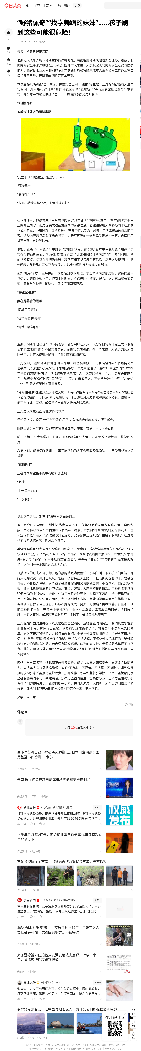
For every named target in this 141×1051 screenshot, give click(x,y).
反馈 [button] (133, 1025)
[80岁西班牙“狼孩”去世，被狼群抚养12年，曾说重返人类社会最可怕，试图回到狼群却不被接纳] (119, 935)
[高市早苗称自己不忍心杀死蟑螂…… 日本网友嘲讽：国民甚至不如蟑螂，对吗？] (119, 760)
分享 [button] (9, 74)
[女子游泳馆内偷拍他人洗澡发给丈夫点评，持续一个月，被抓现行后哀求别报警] (119, 963)
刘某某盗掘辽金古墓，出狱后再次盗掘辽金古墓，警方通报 (62, 861)
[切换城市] (51, 5)
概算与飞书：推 (94, 1048)
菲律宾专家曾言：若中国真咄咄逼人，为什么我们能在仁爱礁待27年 (69, 1009)
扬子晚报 (22, 889)
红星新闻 (22, 851)
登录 (74, 727)
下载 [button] (132, 1035)
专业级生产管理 (98, 1045)
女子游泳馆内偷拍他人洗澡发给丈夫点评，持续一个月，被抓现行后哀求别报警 (56, 957)
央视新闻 (22, 796)
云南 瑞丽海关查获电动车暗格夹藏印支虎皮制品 (53, 779)
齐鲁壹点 (22, 768)
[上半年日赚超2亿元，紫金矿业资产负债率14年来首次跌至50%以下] (119, 843)
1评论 (33, 796)
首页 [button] (133, 1013)
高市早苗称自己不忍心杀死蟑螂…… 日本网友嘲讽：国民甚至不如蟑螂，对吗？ (58, 754)
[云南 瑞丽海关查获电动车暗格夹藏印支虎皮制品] (119, 788)
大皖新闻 (22, 944)
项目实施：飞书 (112, 1048)
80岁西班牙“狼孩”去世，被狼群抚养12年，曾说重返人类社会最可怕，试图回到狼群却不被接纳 (58, 930)
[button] (28, 5)
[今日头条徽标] (12, 5)
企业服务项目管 (56, 1048)
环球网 (42, 41)
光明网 (20, 971)
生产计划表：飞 (37, 1048)
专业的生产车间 (79, 1045)
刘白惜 (20, 1037)
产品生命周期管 (60, 1045)
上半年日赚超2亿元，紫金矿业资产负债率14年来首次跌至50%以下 (59, 837)
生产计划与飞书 (116, 1045)
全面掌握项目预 (75, 1048)
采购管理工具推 (41, 1045)
